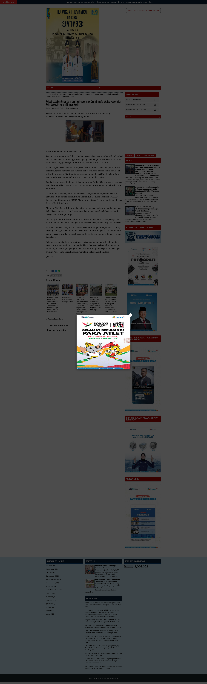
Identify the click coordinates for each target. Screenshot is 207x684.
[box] (103, 342)
